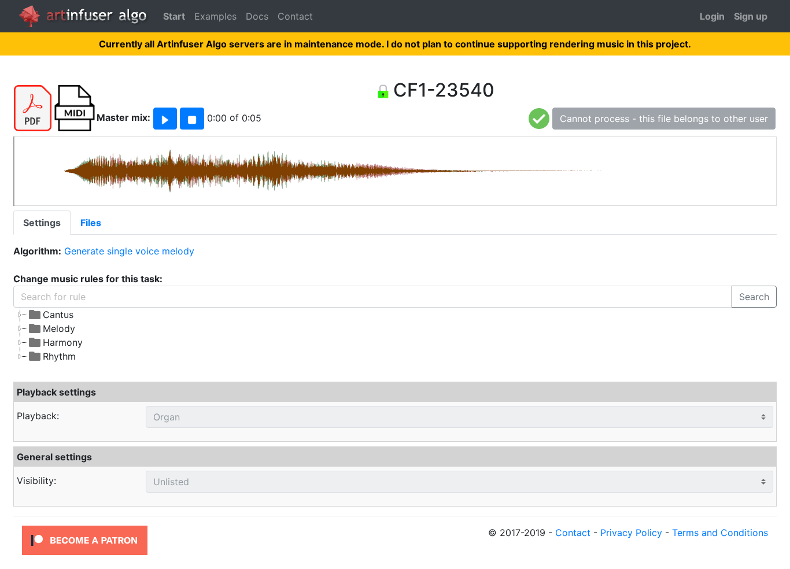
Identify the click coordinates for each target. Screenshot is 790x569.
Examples (215, 16)
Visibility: (36, 480)
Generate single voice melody (129, 251)
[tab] (42, 222)
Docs (257, 16)
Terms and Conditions (720, 532)
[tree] (297, 335)
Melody (59, 328)
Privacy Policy (631, 532)
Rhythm (59, 356)
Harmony (63, 342)
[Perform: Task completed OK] (539, 118)
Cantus (58, 314)
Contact (295, 16)
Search (754, 296)
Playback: (38, 416)
